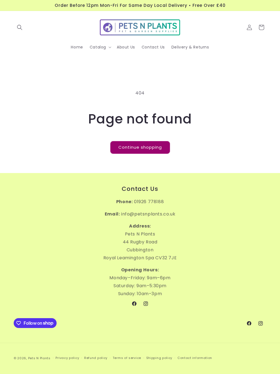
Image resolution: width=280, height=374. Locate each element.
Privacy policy (67, 358)
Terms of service (127, 358)
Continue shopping (140, 147)
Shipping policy (159, 358)
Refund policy (95, 358)
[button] (20, 27)
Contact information (194, 358)
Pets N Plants (39, 358)
